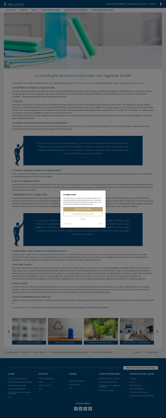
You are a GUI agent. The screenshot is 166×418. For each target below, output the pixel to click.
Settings (83, 219)
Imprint (100, 223)
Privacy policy (68, 223)
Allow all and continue (83, 209)
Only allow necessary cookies (83, 214)
